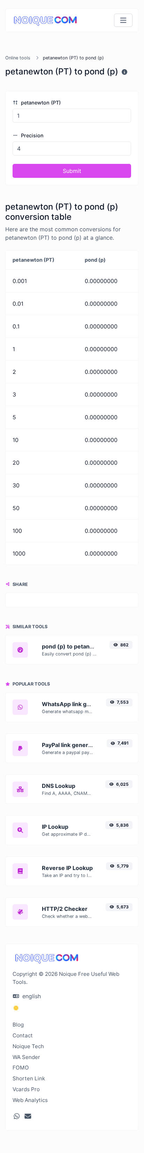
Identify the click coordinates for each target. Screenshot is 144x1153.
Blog (18, 1024)
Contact (23, 1035)
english (31, 996)
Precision (32, 135)
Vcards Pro (26, 1089)
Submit (72, 170)
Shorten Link (29, 1078)
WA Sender (26, 1057)
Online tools (17, 57)
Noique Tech (28, 1046)
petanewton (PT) (40, 103)
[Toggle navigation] (123, 20)
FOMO (21, 1067)
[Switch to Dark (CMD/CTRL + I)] (16, 1008)
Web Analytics (30, 1100)
